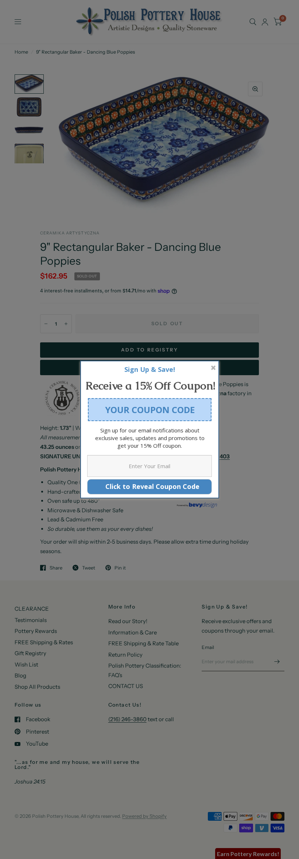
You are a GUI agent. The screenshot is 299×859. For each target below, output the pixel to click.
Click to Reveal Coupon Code (149, 486)
